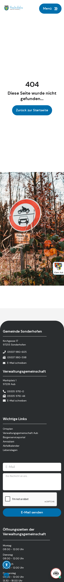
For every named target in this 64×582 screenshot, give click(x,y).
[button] (6, 575)
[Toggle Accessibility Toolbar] (6, 565)
